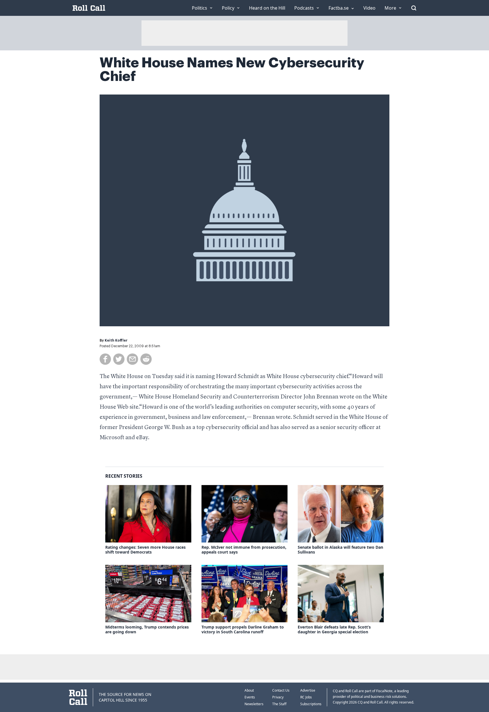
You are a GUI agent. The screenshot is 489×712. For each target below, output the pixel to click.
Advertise (307, 690)
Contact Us (280, 690)
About (249, 690)
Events (249, 697)
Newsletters (253, 704)
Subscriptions (310, 704)
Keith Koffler (116, 340)
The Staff (279, 704)
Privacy (278, 697)
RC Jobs (306, 697)
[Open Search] (414, 8)
